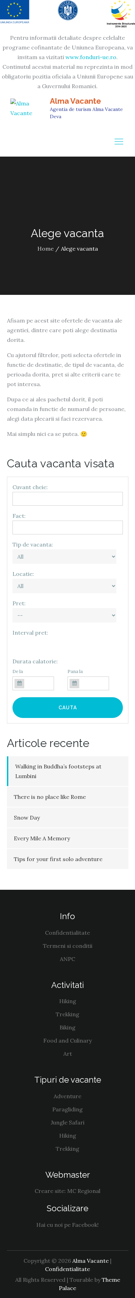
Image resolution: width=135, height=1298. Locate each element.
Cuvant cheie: (30, 487)
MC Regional (83, 1190)
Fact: (19, 515)
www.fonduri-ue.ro (90, 57)
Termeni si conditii (67, 945)
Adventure (67, 1096)
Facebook (84, 1224)
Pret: (19, 603)
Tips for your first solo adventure (58, 859)
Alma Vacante (75, 100)
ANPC (67, 958)
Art (67, 1053)
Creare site (49, 1190)
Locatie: (23, 573)
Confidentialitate (67, 932)
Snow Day (27, 817)
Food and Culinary (67, 1040)
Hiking (67, 1001)
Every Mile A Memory (42, 838)
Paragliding (67, 1109)
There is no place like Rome (50, 796)
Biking (67, 1027)
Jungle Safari (67, 1122)
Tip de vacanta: (32, 544)
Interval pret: (30, 632)
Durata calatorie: (35, 661)
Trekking (67, 1014)
